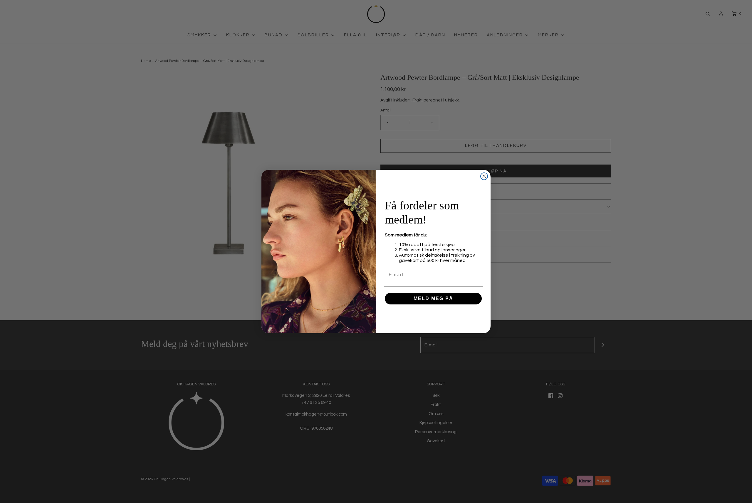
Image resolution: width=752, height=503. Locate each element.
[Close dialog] (484, 176)
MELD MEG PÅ (433, 298)
